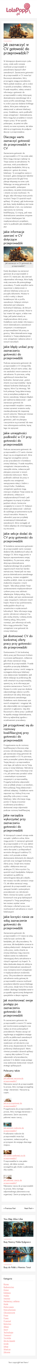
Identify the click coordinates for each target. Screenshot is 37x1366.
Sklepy (6, 1326)
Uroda (6, 1343)
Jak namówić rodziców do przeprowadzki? (14, 1129)
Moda (6, 1304)
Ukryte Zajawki (9, 1341)
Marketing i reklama (11, 1301)
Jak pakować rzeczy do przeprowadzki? (13, 1181)
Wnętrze (7, 1349)
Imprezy (7, 1298)
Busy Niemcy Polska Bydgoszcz (17, 1242)
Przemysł (7, 1321)
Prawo (6, 1318)
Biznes (6, 1284)
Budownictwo (9, 1287)
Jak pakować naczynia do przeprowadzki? (13, 1080)
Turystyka (7, 1338)
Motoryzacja (9, 1307)
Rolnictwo (7, 1324)
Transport (8, 41)
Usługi (6, 1346)
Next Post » (28, 1208)
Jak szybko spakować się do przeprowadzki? (14, 1157)
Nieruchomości (10, 1309)
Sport (6, 1329)
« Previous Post (10, 1208)
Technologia (8, 1332)
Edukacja (7, 1292)
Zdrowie (7, 1352)
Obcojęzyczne (9, 1312)
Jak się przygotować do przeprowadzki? (13, 1104)
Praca (6, 1315)
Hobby (6, 1295)
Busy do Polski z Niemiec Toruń (17, 1267)
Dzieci (6, 1290)
